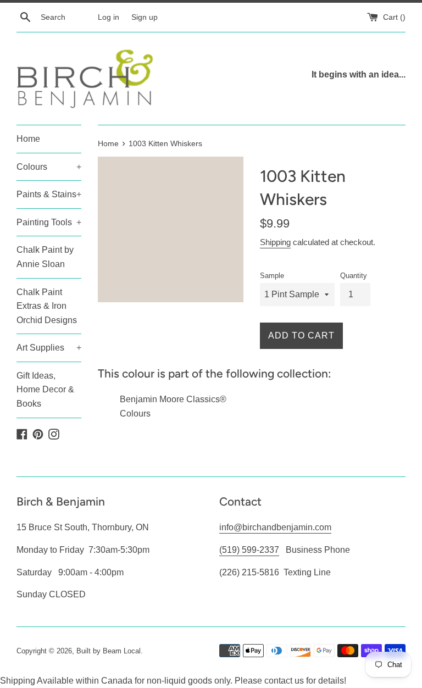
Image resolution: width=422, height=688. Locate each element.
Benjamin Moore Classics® (173, 399)
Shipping (275, 242)
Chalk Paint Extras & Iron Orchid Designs (46, 306)
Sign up (144, 17)
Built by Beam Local (108, 651)
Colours (48, 166)
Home (28, 138)
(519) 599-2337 (249, 549)
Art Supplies (48, 347)
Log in (108, 17)
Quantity (353, 275)
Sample (272, 275)
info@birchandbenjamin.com (275, 527)
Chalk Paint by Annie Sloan (45, 257)
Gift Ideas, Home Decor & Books (45, 389)
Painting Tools (48, 222)
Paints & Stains (48, 194)
